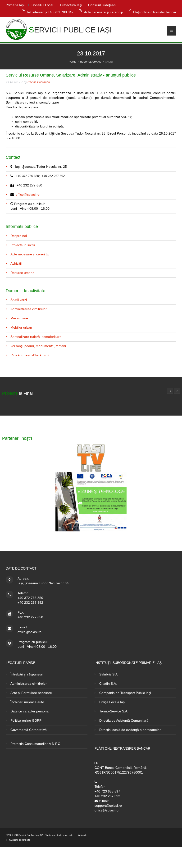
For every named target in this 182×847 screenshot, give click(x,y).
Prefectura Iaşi (71, 5)
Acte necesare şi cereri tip (103, 12)
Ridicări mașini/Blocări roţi (29, 355)
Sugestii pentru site (19, 839)
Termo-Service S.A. (113, 711)
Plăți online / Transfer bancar (154, 12)
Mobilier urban (21, 327)
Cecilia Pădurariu (38, 82)
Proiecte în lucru (22, 245)
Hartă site (82, 835)
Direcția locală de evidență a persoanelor (130, 730)
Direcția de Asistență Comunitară (123, 720)
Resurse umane (90, 61)
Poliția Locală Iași (112, 702)
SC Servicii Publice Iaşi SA (28, 835)
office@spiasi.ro (28, 194)
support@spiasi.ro (108, 805)
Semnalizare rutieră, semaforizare (35, 337)
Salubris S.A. (108, 674)
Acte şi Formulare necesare (31, 693)
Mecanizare (19, 318)
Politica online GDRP (25, 720)
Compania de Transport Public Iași (125, 693)
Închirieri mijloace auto (27, 702)
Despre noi (18, 236)
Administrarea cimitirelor (28, 309)
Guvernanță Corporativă (28, 730)
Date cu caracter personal (29, 711)
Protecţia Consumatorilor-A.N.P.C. (35, 744)
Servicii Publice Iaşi (70, 30)
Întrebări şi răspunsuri (26, 674)
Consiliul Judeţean (102, 5)
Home (72, 61)
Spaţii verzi (18, 300)
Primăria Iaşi (15, 5)
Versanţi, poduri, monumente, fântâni (38, 346)
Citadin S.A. (108, 683)
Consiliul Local (42, 5)
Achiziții (16, 263)
